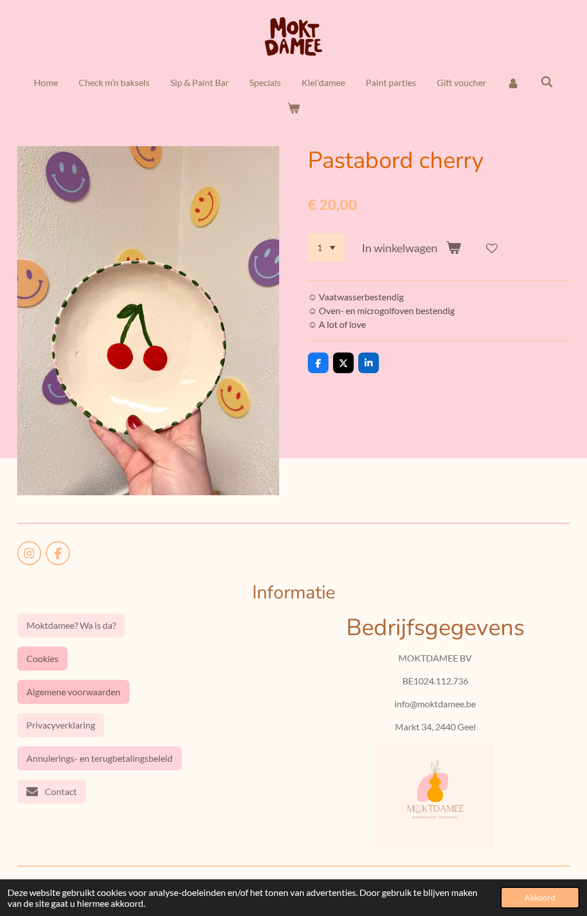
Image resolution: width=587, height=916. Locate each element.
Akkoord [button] (540, 897)
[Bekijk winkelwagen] (293, 108)
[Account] (513, 82)
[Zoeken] (547, 81)
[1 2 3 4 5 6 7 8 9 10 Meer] (326, 247)
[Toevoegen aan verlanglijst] (492, 247)
